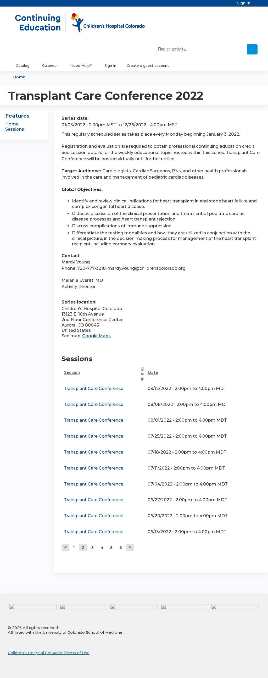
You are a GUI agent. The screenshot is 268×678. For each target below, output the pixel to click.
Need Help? (81, 65)
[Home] (85, 23)
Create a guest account (148, 65)
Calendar (50, 65)
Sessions (14, 129)
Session (72, 372)
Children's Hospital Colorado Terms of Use (49, 653)
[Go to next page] (130, 547)
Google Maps (96, 335)
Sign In (243, 3)
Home (19, 77)
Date (153, 372)
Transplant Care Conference (93, 388)
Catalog (23, 65)
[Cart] (256, 5)
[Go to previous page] (65, 547)
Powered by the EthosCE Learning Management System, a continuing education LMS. (241, 669)
